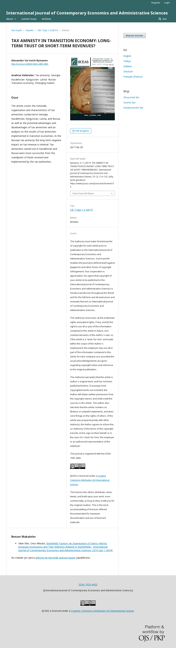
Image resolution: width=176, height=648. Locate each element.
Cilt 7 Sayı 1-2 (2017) (48, 30)
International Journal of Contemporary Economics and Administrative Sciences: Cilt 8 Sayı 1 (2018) (65, 548)
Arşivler (30, 30)
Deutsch (128, 71)
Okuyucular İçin (131, 97)
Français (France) (132, 76)
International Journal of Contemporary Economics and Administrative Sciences (87, 13)
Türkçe (127, 61)
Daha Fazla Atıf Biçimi (83, 193)
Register (155, 2)
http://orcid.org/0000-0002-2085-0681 (29, 64)
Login (167, 2)
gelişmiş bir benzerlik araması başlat (55, 557)
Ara (164, 18)
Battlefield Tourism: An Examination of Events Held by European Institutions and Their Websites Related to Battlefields (62, 545)
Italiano (127, 66)
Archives (46, 18)
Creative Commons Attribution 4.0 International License (89, 480)
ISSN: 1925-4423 (88, 584)
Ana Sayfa (16, 30)
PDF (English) (82, 130)
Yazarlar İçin (129, 102)
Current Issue (28, 18)
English (127, 56)
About (10, 18)
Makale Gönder (134, 35)
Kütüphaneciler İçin (133, 107)
